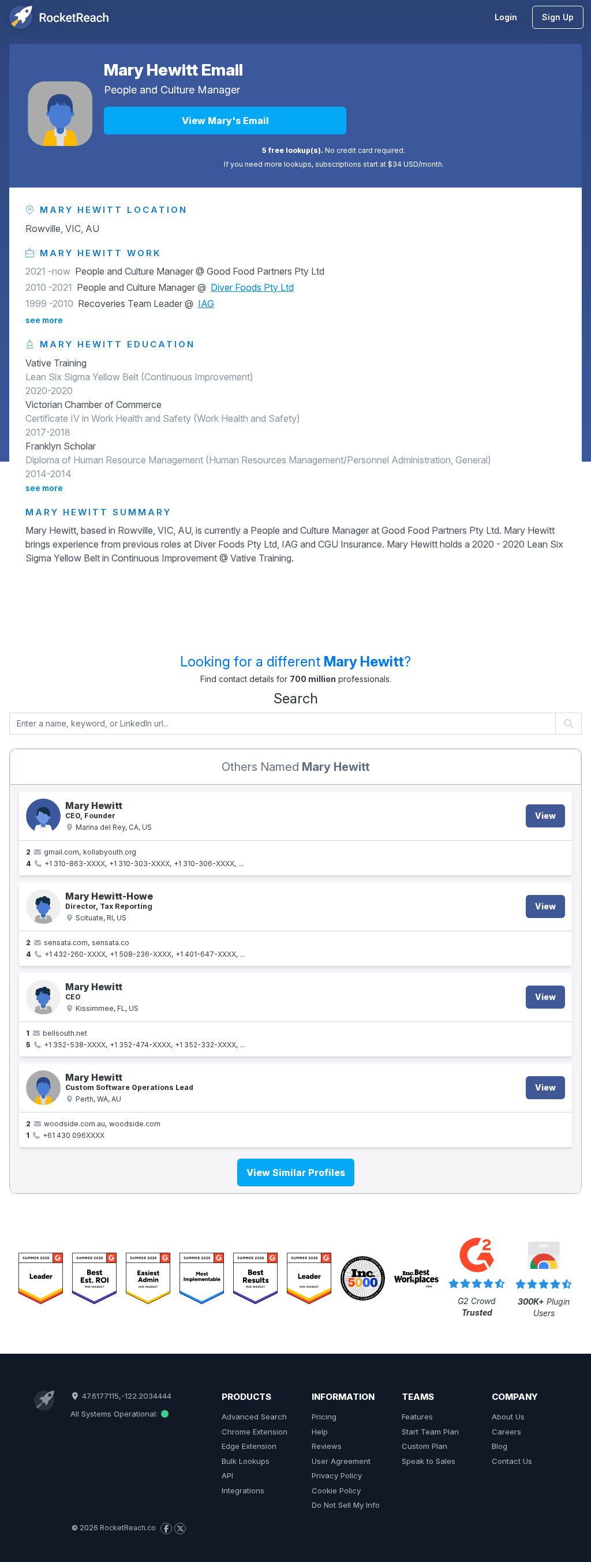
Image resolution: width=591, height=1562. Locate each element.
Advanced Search (254, 1416)
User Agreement (341, 1461)
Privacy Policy (337, 1475)
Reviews (327, 1446)
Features (417, 1416)
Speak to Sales (428, 1461)
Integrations (243, 1490)
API (227, 1475)
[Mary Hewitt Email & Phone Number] (43, 816)
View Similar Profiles (295, 1172)
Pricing (324, 1416)
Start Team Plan (430, 1431)
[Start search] (569, 724)
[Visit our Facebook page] (166, 1528)
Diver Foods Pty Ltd (252, 287)
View (545, 816)
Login (506, 17)
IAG (206, 303)
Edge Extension (249, 1446)
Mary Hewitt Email (173, 70)
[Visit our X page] (180, 1528)
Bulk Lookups (246, 1461)
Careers (506, 1431)
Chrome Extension (254, 1431)
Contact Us (512, 1461)
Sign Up (558, 17)
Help (320, 1431)
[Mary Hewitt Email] (60, 113)
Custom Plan (424, 1446)
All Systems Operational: (115, 1413)
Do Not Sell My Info (346, 1504)
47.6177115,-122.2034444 (125, 1395)
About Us (508, 1416)
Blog (499, 1446)
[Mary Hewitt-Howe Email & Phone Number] (43, 906)
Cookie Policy (336, 1490)
